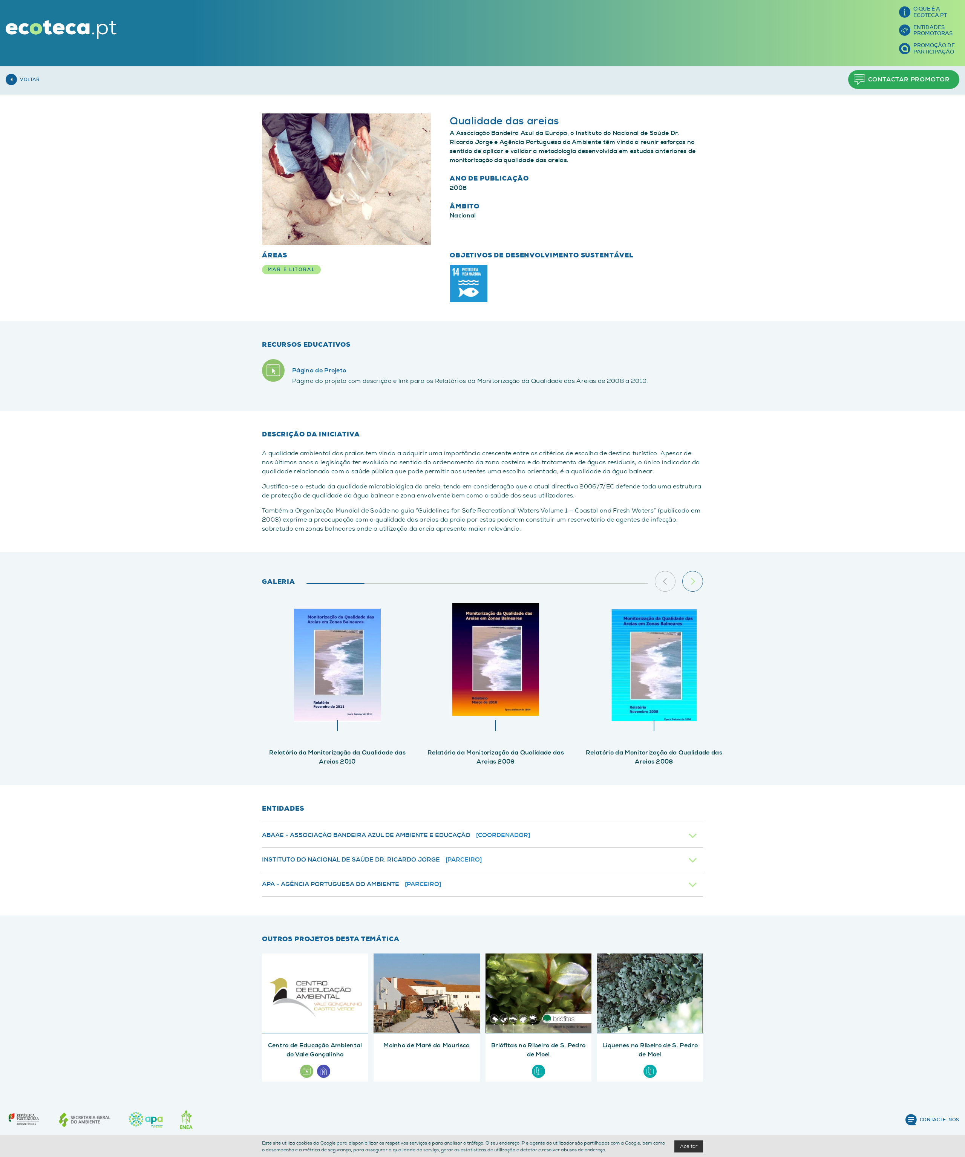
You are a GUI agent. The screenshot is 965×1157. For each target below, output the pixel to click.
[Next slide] (692, 581)
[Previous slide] (665, 581)
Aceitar (688, 1146)
